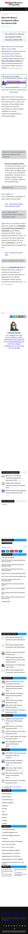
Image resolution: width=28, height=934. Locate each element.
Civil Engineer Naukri (8, 829)
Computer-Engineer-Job (9, 832)
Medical (4, 814)
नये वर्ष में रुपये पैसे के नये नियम (6, 869)
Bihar (6, 313)
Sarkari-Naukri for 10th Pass (11, 856)
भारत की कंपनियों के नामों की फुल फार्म (7, 872)
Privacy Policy (18, 913)
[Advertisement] (14, 134)
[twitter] (7, 551)
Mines (17, 313)
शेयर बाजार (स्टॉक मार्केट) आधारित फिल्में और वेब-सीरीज (20, 875)
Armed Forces (6, 797)
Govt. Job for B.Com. (9, 844)
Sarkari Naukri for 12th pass (11, 853)
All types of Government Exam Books (13, 786)
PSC (24, 313)
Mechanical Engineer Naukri (11, 850)
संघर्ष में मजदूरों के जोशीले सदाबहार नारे (20, 870)
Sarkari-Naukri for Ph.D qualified (12, 859)
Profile (24, 914)
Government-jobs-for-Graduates (12, 841)
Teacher (4, 820)
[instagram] (16, 551)
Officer (20, 313)
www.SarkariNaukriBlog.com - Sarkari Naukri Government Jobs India (13, 920)
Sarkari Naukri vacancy (11, 58)
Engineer (9, 313)
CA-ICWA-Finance (7, 800)
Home (2, 913)
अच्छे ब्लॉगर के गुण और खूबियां (6, 874)
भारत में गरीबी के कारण (18, 872)
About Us (7, 913)
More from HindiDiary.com (6, 876)
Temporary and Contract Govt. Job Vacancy (12, 863)
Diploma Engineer (7, 803)
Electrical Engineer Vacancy (11, 835)
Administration (6, 794)
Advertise (21, 914)
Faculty (4, 808)
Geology (13, 313)
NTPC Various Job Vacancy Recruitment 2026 (13, 576)
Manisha (4, 26)
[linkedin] (20, 551)
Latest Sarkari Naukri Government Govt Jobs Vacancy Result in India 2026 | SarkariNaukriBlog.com (14, 931)
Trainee (4, 823)
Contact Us (15, 914)
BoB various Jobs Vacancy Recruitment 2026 (13, 573)
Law (3, 811)
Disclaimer (12, 913)
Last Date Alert (7, 788)
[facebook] (3, 551)
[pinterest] (12, 551)
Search (10, 914)
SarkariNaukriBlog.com (16, 342)
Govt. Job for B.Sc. (8, 847)
